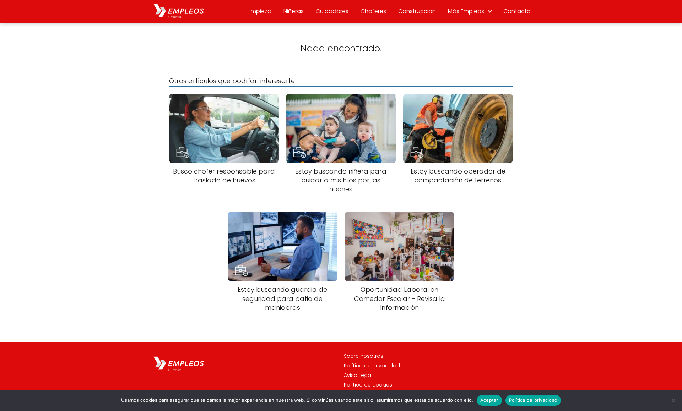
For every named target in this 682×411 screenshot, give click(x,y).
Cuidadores (332, 11)
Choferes (373, 11)
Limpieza (259, 11)
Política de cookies (368, 384)
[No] (673, 400)
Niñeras (293, 11)
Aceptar (489, 400)
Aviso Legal (358, 375)
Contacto (517, 11)
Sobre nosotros (363, 356)
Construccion (417, 11)
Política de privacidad (372, 365)
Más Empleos (466, 11)
